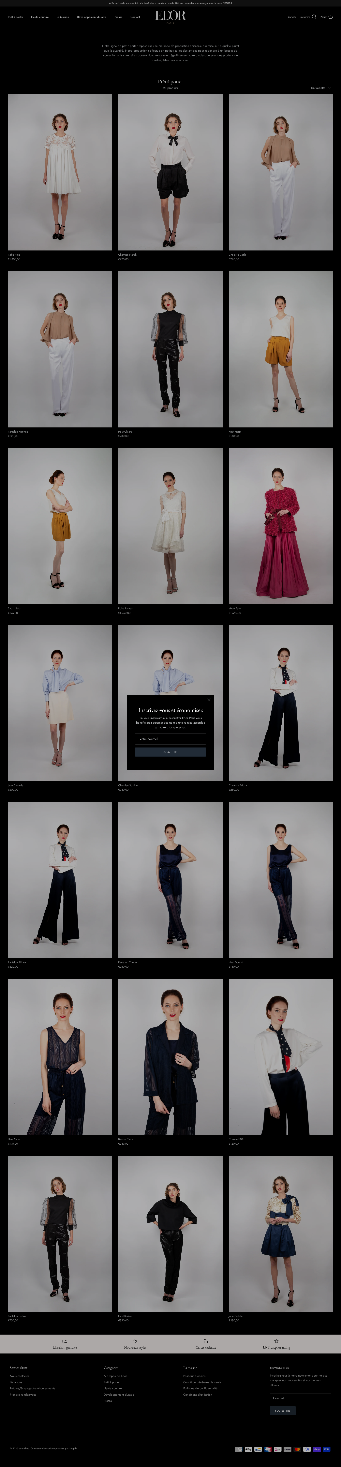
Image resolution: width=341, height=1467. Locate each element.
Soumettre (170, 752)
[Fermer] (209, 699)
